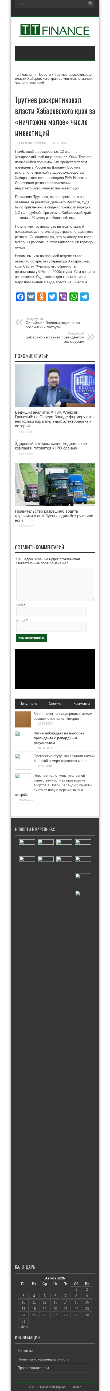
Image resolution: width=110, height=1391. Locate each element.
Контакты (25, 1351)
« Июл (23, 1327)
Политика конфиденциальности (43, 1359)
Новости (44, 75)
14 (66, 1302)
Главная (26, 75)
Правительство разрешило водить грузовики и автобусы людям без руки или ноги (54, 516)
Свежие (55, 704)
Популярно (28, 704)
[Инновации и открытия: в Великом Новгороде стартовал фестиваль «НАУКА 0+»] (64, 1057)
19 (44, 1309)
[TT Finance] (55, 32)
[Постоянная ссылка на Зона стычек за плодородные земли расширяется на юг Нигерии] (23, 726)
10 (23, 1302)
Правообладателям (33, 1368)
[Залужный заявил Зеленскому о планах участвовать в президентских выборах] (83, 899)
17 (23, 1309)
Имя (19, 605)
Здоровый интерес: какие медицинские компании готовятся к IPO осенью (51, 445)
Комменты (81, 704)
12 (44, 1302)
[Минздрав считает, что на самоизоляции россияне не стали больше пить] (83, 882)
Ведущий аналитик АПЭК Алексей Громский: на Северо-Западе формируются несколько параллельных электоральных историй (55, 419)
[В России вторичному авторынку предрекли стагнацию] (64, 847)
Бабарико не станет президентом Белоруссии (55, 338)
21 (66, 1309)
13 (55, 1302)
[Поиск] (91, 4)
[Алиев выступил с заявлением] (83, 864)
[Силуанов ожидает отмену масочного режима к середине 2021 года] (27, 847)
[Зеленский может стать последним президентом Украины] (46, 864)
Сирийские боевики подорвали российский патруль (53, 323)
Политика (39, 142)
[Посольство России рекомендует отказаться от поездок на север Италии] (46, 847)
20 (55, 1309)
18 (34, 1309)
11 (34, 1302)
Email (20, 621)
